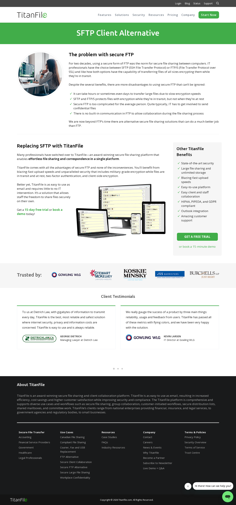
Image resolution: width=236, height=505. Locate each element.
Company (149, 432)
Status (196, 3)
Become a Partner (154, 458)
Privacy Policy (193, 437)
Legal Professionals (30, 458)
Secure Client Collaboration (76, 462)
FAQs (105, 442)
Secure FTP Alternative (73, 467)
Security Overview (195, 442)
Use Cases (66, 432)
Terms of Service (195, 447)
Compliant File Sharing (73, 442)
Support (208, 3)
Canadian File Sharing (72, 437)
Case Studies (109, 437)
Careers (148, 442)
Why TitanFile (151, 452)
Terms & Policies (195, 432)
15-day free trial (36, 210)
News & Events (152, 447)
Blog (187, 3)
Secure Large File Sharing (75, 472)
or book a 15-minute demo (197, 247)
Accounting (25, 437)
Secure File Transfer (32, 432)
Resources (108, 432)
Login (178, 3)
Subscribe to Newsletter (157, 463)
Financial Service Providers (34, 442)
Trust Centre (192, 452)
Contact (147, 437)
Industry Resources (113, 447)
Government (26, 447)
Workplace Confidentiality (75, 477)
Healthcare (25, 452)
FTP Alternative (69, 456)
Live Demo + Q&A (153, 468)
